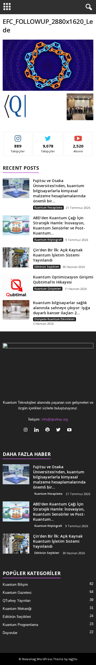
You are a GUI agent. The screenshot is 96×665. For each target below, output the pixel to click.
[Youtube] (70, 430)
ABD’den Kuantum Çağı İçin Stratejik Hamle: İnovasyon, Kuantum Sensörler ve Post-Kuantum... (59, 225)
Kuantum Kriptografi (48, 239)
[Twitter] (59, 430)
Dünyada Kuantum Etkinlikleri (54, 319)
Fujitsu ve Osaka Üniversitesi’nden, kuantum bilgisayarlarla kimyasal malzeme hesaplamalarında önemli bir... (59, 190)
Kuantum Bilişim (15, 585)
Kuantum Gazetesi (17, 593)
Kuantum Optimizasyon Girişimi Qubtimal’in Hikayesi (63, 279)
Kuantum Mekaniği (17, 609)
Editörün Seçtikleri (46, 267)
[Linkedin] (37, 430)
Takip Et (18, 136)
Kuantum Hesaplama (48, 207)
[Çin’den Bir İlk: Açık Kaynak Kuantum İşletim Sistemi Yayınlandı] (16, 257)
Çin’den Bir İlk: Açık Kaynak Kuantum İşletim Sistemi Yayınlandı (58, 255)
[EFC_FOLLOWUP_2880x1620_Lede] (48, 65)
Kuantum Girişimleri (47, 288)
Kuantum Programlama (20, 625)
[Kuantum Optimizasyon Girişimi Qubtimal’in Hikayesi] (16, 287)
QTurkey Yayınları (17, 601)
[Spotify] (48, 430)
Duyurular (10, 633)
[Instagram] (26, 430)
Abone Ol (78, 136)
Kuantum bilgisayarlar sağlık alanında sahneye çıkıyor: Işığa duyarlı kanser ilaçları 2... (61, 307)
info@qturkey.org (55, 419)
